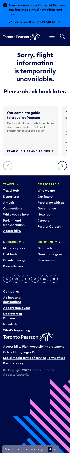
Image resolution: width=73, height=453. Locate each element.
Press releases (13, 266)
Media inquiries (14, 248)
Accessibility (12, 231)
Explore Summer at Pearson (33, 22)
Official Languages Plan (20, 352)
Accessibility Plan (16, 346)
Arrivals (8, 202)
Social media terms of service (24, 358)
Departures (11, 196)
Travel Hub (11, 190)
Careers (43, 220)
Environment (47, 260)
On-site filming (14, 260)
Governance (47, 208)
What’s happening (16, 330)
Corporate (47, 184)
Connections (12, 208)
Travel (9, 184)
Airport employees (16, 308)
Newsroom (45, 214)
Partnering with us (51, 202)
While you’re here (16, 214)
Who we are (46, 190)
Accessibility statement (47, 346)
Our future (45, 196)
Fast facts (10, 254)
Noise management (52, 254)
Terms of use (56, 358)
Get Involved (47, 248)
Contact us (11, 291)
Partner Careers (49, 226)
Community (47, 242)
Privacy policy (13, 363)
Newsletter (11, 324)
